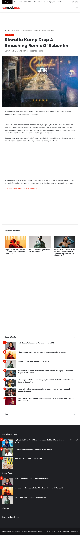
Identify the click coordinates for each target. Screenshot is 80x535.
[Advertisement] (40, 19)
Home (8, 30)
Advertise (66, 531)
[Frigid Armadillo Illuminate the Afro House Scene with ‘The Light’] (15, 242)
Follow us (5, 508)
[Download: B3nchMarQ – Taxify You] (7, 463)
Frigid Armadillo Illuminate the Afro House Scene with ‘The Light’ (15, 252)
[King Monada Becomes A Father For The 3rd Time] (7, 452)
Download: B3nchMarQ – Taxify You (28, 458)
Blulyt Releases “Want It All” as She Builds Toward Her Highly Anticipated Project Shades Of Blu (44, 2)
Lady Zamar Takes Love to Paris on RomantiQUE (36, 343)
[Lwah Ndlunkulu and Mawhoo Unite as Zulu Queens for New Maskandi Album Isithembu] (10, 392)
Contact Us (74, 531)
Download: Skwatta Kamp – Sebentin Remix (21, 188)
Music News (15, 30)
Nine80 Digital (37, 531)
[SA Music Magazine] (11, 8)
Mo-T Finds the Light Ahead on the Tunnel (39, 251)
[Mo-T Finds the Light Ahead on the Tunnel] (40, 242)
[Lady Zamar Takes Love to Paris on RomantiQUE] (10, 346)
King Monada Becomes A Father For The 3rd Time (33, 449)
